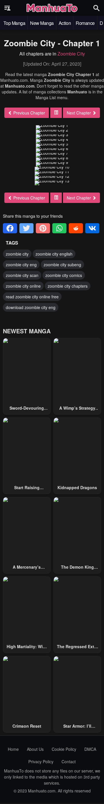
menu (7, 8)
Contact (69, 761)
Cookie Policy (64, 749)
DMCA (90, 749)
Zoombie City (71, 53)
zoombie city (17, 254)
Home (13, 749)
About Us (35, 749)
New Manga (42, 23)
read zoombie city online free (32, 297)
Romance (85, 23)
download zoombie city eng (30, 307)
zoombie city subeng (62, 264)
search (96, 8)
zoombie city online (23, 286)
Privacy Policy (40, 761)
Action (65, 23)
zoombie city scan (22, 275)
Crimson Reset (26, 726)
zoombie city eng (21, 264)
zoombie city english (54, 254)
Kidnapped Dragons (77, 487)
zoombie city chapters (68, 286)
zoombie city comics (63, 275)
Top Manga (14, 23)
